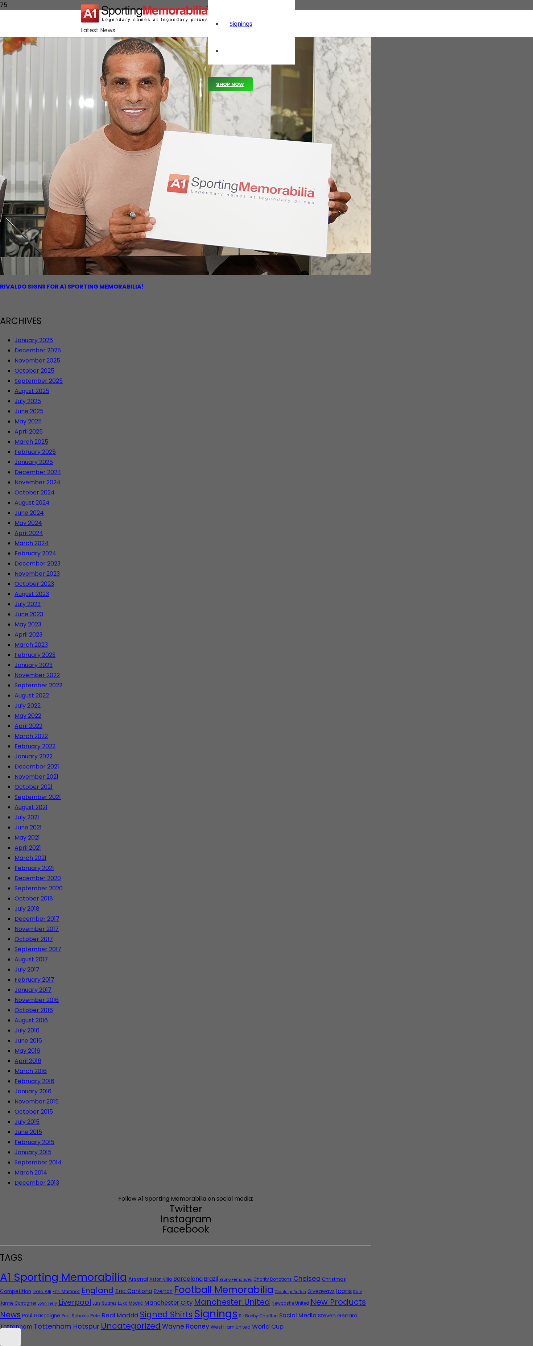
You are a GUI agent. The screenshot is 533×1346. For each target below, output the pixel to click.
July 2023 (28, 604)
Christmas (334, 1279)
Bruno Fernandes (235, 1279)
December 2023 (38, 563)
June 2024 (29, 513)
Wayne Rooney (185, 1326)
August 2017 (31, 959)
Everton (163, 1291)
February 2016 (34, 1081)
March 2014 (31, 1172)
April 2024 (29, 533)
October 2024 (35, 492)
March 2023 (31, 645)
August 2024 (32, 502)
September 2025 (39, 381)
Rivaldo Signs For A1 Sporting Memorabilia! (72, 286)
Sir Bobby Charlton (258, 1316)
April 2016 (28, 1061)
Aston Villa (160, 1279)
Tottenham (16, 1326)
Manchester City (168, 1303)
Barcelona (188, 1279)
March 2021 (30, 858)
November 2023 (37, 574)
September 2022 (38, 685)
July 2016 (27, 1030)
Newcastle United (290, 1303)
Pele (95, 1316)
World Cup (268, 1326)
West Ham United (231, 1327)
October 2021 (34, 787)
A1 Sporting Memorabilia (63, 1277)
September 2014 (38, 1162)
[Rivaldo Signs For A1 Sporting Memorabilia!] (185, 273)
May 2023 (28, 624)
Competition (15, 1291)
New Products (338, 1302)
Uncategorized (131, 1325)
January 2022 (34, 756)
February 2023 (35, 655)
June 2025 (29, 411)
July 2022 (28, 705)
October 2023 (34, 584)
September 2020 (39, 888)
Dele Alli (42, 1291)
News (10, 1314)
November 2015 (37, 1101)
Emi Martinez (66, 1292)
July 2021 (27, 817)
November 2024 (38, 482)
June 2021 (28, 827)
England (97, 1290)
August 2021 (31, 807)
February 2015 (34, 1142)
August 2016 (31, 1020)
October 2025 (34, 370)
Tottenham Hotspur (66, 1326)
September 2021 (38, 797)
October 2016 (34, 1010)
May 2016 (27, 1051)
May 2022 (28, 716)
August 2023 (32, 594)
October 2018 (34, 898)
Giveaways (321, 1291)
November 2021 (36, 777)
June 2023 (29, 614)
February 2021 (34, 868)
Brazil (211, 1279)
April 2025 (29, 431)
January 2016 (33, 1091)
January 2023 (34, 665)
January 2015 (33, 1152)
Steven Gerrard (338, 1315)
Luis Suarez (104, 1303)
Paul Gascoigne (41, 1315)
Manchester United (232, 1302)
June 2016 (28, 1040)
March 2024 (32, 543)
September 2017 (38, 949)
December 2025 (38, 350)
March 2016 (31, 1071)
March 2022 (31, 736)
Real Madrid (120, 1315)
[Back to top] (10, 1337)
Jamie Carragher (18, 1303)
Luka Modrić (130, 1303)
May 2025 (28, 421)
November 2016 (37, 1000)
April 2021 (28, 848)
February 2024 (35, 553)
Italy (357, 1292)
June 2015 (28, 1132)
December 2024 (38, 472)
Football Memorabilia (223, 1289)
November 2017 (37, 929)
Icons (344, 1291)
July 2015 (27, 1122)
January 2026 (34, 340)
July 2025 (28, 401)
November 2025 (37, 360)
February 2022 (35, 746)
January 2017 (33, 990)
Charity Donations (272, 1279)
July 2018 (27, 908)
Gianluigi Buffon (290, 1292)
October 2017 (34, 939)
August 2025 (32, 391)
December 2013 (37, 1183)
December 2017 (37, 919)
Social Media (298, 1315)
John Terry (47, 1303)
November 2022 (37, 675)
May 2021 (27, 837)
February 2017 (34, 980)
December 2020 (38, 878)
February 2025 (35, 452)
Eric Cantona (133, 1291)
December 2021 (37, 766)
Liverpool (74, 1302)
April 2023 (28, 634)
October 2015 (34, 1111)
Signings (215, 1313)
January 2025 (34, 462)
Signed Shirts (166, 1314)
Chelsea (307, 1278)
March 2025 (31, 442)
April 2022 (28, 726)
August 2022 (32, 695)
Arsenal (138, 1279)
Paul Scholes (75, 1316)
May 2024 (28, 523)
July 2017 (27, 969)
